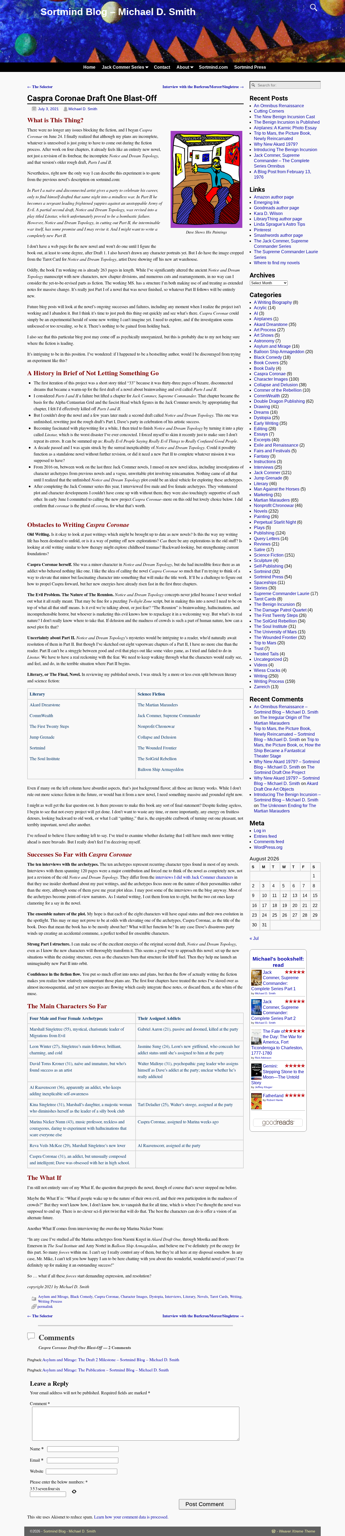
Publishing (264, 533)
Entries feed (265, 836)
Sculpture (263, 560)
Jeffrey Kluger (263, 1087)
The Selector (40, 86)
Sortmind (262, 571)
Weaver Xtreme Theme (297, 1531)
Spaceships (265, 582)
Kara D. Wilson (268, 213)
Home (89, 67)
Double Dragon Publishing (279, 401)
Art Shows (264, 335)
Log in (260, 830)
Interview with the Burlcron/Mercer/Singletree (203, 86)
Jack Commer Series (123, 67)
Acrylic (260, 307)
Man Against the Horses (276, 489)
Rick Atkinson (263, 1057)
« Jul (254, 938)
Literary (189, 1296)
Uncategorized (268, 659)
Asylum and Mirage (53, 1296)
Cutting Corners (269, 111)
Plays (259, 527)
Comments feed (269, 841)
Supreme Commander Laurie (281, 593)
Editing (260, 428)
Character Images (134, 1296)
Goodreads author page (276, 208)
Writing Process (50, 1301)
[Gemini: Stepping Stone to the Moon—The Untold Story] (256, 1078)
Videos (260, 665)
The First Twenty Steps (276, 615)
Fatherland (273, 1095)
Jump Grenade (268, 478)
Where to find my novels (277, 262)
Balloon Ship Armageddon (279, 351)
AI (256, 313)
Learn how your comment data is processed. (131, 1517)
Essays (261, 434)
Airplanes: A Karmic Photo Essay (285, 128)
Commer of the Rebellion (278, 390)
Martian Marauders (272, 500)
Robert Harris (275, 1100)
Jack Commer (267, 472)
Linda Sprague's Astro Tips (279, 224)
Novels (202, 1296)
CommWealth (267, 396)
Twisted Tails (266, 654)
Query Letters (267, 538)
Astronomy (264, 341)
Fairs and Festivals (272, 451)
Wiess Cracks (267, 670)
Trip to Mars (265, 643)
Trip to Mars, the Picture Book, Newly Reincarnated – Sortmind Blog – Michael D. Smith (284, 734)
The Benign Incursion (274, 604)
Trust (258, 648)
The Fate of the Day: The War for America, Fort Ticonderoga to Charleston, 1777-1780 (277, 1042)
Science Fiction (269, 555)
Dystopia (156, 1296)
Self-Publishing (268, 566)
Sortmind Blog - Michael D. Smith (69, 1531)
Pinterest (262, 230)
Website (36, 1471)
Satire (259, 549)
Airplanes (263, 319)
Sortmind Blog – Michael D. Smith (118, 11)
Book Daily (264, 368)
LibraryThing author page (278, 219)
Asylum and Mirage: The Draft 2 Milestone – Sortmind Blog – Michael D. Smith (110, 1359)
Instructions (265, 461)
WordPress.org (268, 847)
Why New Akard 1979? (276, 144)
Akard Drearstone (271, 324)
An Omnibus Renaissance (279, 105)
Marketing (263, 494)
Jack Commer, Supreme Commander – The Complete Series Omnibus (281, 161)
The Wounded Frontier (275, 637)
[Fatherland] (256, 1109)
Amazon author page (274, 197)
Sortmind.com (213, 67)
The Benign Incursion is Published (287, 122)
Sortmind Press (250, 67)
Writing (236, 1296)
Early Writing (266, 423)
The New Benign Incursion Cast (284, 116)
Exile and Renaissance (276, 445)
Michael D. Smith (265, 993)
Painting (262, 516)
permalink (45, 1306)
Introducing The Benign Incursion (285, 149)
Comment (40, 1403)
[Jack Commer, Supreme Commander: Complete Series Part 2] (256, 1013)
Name (37, 1448)
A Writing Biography (273, 302)
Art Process (265, 330)
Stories (260, 588)
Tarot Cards (219, 1296)
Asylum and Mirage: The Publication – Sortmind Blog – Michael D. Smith (105, 1369)
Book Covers (266, 362)
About (183, 67)
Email (36, 1460)
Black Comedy (81, 1296)
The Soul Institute (270, 626)
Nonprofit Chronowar (274, 505)
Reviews (262, 544)
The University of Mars (275, 632)
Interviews (173, 1296)
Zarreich (262, 686)
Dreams (261, 412)
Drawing (262, 406)
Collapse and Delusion (276, 385)
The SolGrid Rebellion (275, 621)
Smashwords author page (278, 235)
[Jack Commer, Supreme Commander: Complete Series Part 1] (256, 984)
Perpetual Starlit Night (275, 522)
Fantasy (261, 456)
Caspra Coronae (107, 1296)
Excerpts (262, 439)
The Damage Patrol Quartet (280, 610)
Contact (162, 67)
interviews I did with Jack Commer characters (194, 877)
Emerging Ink (266, 202)
